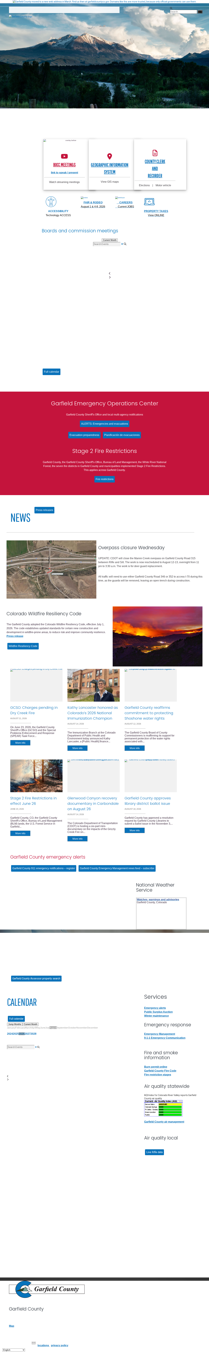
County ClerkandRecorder (155, 168)
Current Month (109, 240)
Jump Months (14, 1024)
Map (11, 1326)
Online (110, 10)
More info (20, 742)
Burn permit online (155, 1066)
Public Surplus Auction (158, 1011)
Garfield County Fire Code (160, 1070)
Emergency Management (159, 1034)
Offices (34, 10)
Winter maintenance (156, 1015)
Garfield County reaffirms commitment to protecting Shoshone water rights (149, 713)
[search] (171, 8)
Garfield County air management (164, 1121)
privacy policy (59, 1345)
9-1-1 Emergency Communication (164, 1037)
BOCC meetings (64, 164)
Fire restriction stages (157, 1074)
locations (44, 1345)
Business (68, 10)
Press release (15, 636)
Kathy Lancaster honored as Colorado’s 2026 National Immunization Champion (92, 713)
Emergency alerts (155, 1008)
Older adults (90, 10)
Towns (51, 10)
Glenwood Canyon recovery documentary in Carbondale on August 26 (93, 803)
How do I (17, 10)
